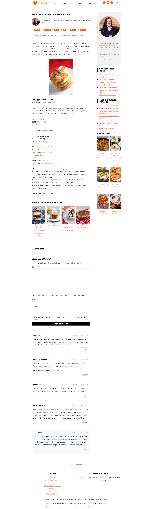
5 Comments (47, 22)
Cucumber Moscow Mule (106, 128)
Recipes (57, 3)
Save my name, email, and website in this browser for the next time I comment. (59, 318)
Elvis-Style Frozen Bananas (107, 82)
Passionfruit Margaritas (106, 121)
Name (34, 299)
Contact (82, 3)
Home (33, 9)
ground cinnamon (47, 163)
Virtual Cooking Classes (52, 486)
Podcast (52, 489)
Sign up (82, 478)
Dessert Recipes (42, 9)
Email (34, 307)
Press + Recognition (52, 480)
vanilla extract (46, 147)
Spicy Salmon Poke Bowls (107, 79)
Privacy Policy (52, 494)
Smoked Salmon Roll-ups (106, 85)
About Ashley (52, 478)
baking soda (44, 155)
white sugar (43, 141)
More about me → (109, 60)
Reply (84, 350)
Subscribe (91, 3)
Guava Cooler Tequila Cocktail (108, 108)
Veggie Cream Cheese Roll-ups (108, 87)
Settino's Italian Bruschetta (107, 95)
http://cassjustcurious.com (72, 366)
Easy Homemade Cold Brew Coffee (110, 106)
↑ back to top (76, 464)
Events (72, 3)
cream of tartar (47, 152)
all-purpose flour (45, 150)
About (65, 3)
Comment (36, 267)
